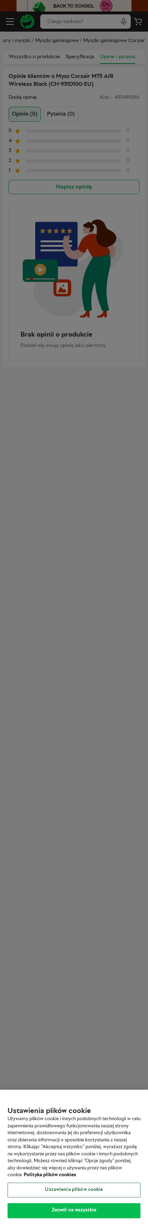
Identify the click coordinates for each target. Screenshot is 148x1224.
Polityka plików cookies (50, 1175)
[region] (74, 1157)
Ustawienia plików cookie (74, 1190)
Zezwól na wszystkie (74, 1210)
